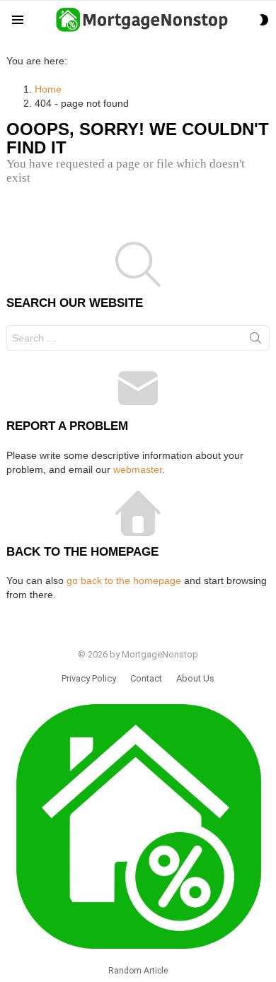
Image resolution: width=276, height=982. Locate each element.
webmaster (137, 469)
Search (255, 340)
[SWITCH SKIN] (264, 19)
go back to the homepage (124, 580)
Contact (146, 678)
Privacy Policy (89, 678)
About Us (195, 678)
